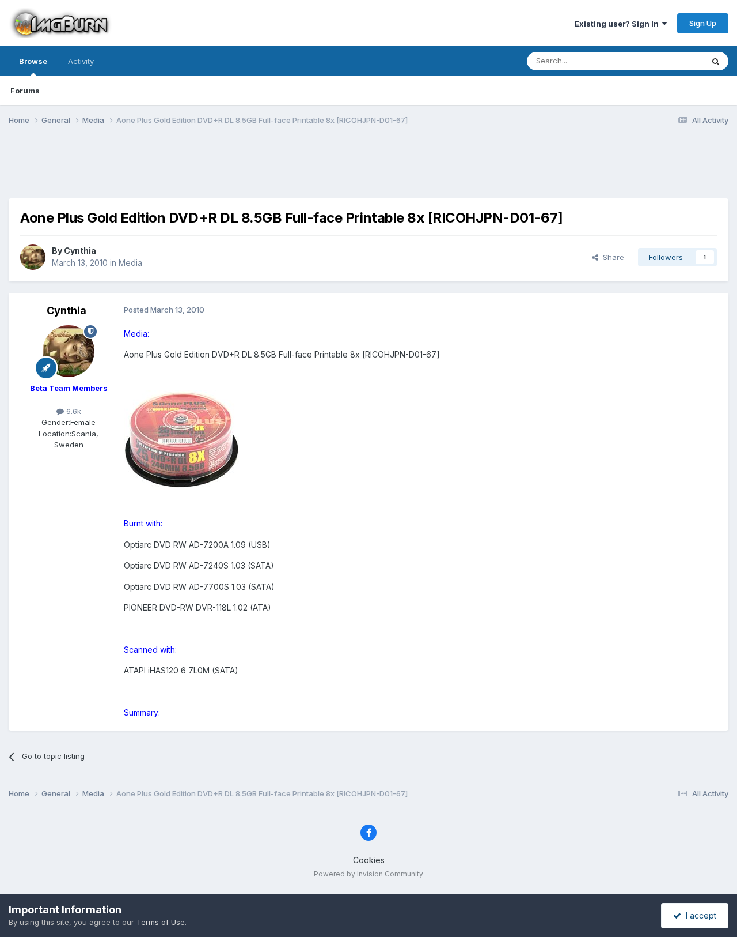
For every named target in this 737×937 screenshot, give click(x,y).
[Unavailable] (181, 438)
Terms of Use (160, 922)
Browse (33, 61)
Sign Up (702, 23)
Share (611, 257)
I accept (698, 915)
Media (130, 263)
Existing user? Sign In (618, 23)
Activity (81, 61)
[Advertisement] (368, 169)
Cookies (369, 860)
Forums (25, 90)
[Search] (715, 61)
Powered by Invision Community (368, 874)
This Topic (669, 61)
